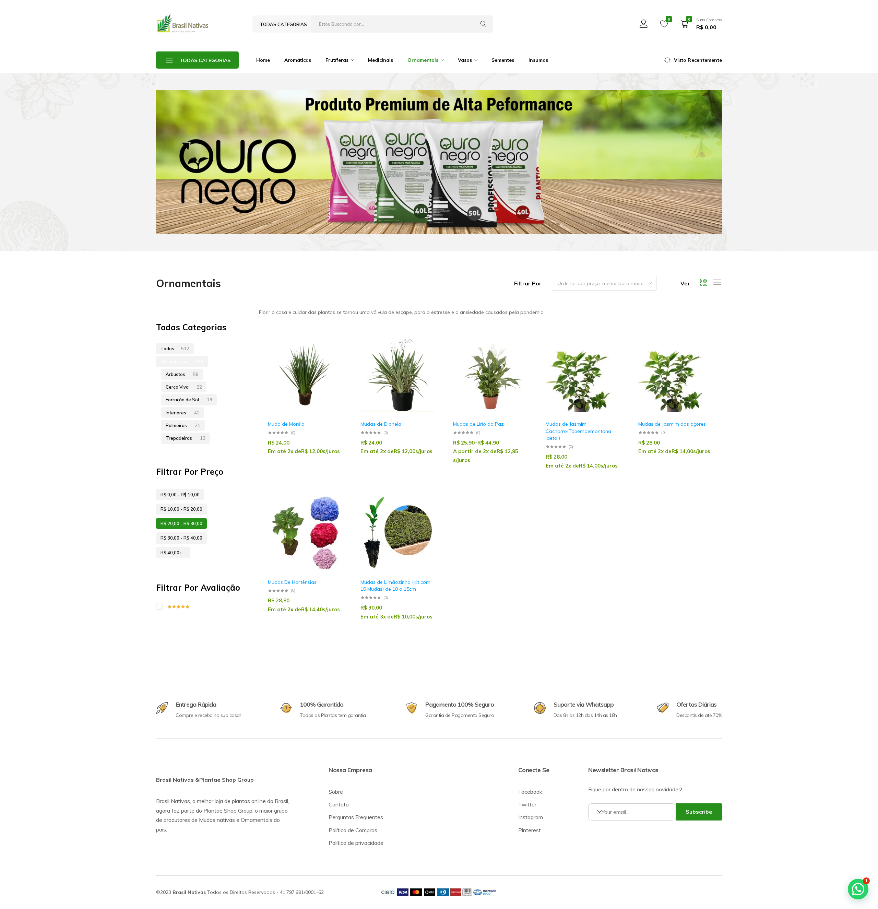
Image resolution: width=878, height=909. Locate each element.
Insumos (538, 60)
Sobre (336, 791)
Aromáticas (297, 60)
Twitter (527, 804)
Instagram (530, 817)
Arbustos (182, 374)
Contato (339, 804)
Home (263, 60)
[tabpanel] (439, 162)
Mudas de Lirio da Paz (478, 424)
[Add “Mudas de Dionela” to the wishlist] (427, 357)
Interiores (183, 412)
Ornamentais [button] (422, 60)
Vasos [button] (465, 60)
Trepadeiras (185, 438)
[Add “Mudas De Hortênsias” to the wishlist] (334, 515)
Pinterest (529, 830)
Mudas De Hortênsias (292, 582)
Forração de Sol (189, 399)
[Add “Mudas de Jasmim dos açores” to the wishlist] (704, 357)
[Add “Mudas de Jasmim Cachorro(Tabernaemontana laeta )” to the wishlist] (612, 357)
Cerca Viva (184, 387)
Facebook (530, 791)
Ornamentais (182, 361)
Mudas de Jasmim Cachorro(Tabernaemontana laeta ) (578, 431)
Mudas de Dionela (380, 424)
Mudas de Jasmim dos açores (672, 424)
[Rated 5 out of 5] (202, 606)
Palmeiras (183, 425)
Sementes (502, 60)
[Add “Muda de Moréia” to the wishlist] (334, 357)
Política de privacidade (356, 842)
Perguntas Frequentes (356, 817)
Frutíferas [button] (336, 60)
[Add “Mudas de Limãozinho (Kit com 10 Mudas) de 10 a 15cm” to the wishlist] (427, 515)
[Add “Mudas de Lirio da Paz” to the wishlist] (519, 357)
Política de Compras (353, 830)
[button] (334, 374)
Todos (175, 348)
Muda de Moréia (286, 424)
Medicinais (380, 60)
